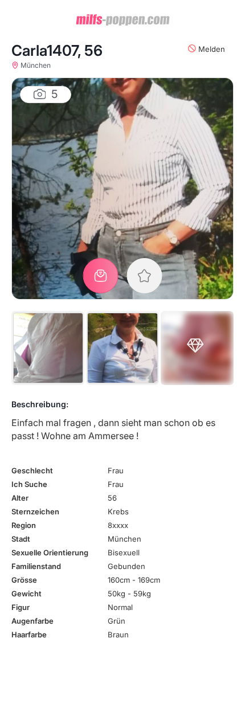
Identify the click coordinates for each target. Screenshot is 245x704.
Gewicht (26, 593)
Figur (20, 607)
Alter (19, 497)
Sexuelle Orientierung (49, 552)
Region (23, 525)
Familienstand (36, 566)
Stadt (20, 538)
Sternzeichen (35, 511)
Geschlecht (32, 470)
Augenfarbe (32, 620)
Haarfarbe (29, 634)
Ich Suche (29, 484)
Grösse (24, 579)
